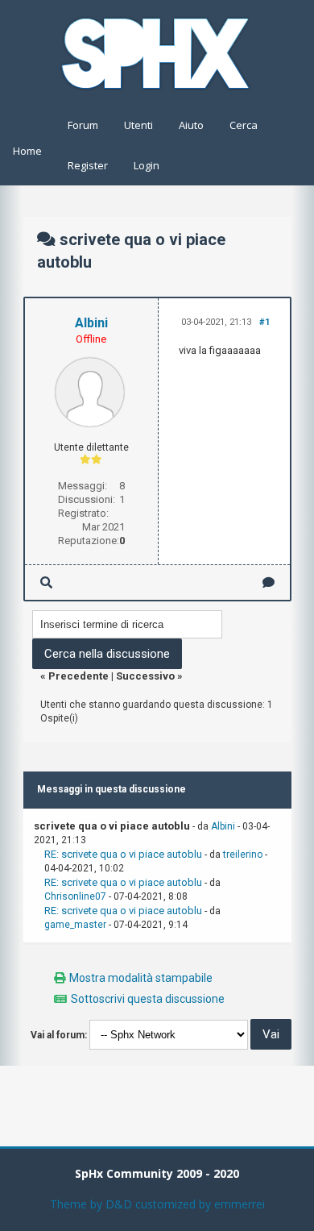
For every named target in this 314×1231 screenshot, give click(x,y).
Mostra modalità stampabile (141, 977)
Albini (91, 323)
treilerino (242, 854)
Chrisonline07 (75, 896)
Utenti (138, 125)
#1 (264, 322)
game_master (75, 924)
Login (146, 165)
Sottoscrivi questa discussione (148, 998)
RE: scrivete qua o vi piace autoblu (123, 854)
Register (88, 165)
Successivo (145, 676)
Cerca (243, 125)
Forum (83, 125)
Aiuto (191, 125)
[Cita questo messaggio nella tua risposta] (268, 582)
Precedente (78, 676)
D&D (118, 1204)
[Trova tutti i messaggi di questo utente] (46, 582)
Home (27, 150)
